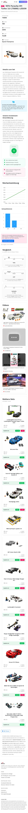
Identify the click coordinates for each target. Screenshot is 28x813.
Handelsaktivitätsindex (6, 783)
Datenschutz (4, 792)
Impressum (3, 790)
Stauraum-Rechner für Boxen (7, 784)
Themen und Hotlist (5, 777)
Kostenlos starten (23, 1)
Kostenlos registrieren (8, 240)
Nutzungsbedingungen (6, 793)
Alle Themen (6, 731)
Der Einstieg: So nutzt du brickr (8, 775)
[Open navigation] (2, 2)
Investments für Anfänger (7, 773)
